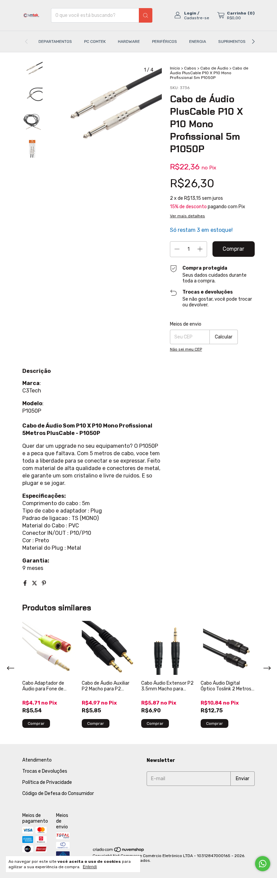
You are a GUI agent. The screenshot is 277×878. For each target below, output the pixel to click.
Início (175, 68)
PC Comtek (95, 41)
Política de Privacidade (47, 782)
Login (190, 13)
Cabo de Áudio (214, 68)
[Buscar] (145, 15)
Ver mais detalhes (187, 216)
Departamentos (55, 41)
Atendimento (37, 760)
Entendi (90, 867)
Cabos (190, 68)
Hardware (129, 41)
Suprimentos (232, 41)
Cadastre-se (196, 18)
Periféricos (164, 41)
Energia (197, 41)
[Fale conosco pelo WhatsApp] (262, 863)
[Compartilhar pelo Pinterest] (44, 583)
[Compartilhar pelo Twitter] (35, 583)
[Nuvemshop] (119, 851)
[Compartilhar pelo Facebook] (25, 583)
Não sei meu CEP (186, 349)
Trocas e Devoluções (44, 771)
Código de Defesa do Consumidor (58, 793)
